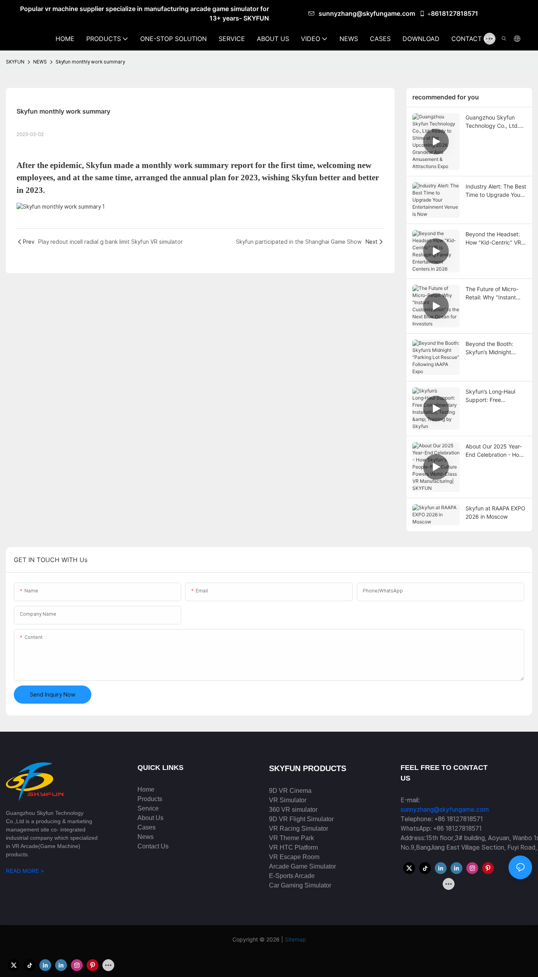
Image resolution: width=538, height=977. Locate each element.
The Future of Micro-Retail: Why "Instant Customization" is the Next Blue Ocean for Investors (493, 293)
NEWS (40, 62)
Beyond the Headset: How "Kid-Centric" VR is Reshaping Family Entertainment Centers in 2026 (494, 239)
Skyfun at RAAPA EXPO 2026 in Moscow (495, 512)
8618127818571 (454, 13)
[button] (492, 38)
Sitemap (295, 939)
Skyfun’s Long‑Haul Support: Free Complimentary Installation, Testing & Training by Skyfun (493, 396)
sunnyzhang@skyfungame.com (368, 13)
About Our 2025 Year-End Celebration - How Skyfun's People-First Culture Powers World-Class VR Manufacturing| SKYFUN (494, 451)
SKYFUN (15, 62)
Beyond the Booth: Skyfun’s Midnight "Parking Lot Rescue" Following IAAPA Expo (493, 348)
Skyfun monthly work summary (90, 62)
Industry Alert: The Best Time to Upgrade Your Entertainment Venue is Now (496, 191)
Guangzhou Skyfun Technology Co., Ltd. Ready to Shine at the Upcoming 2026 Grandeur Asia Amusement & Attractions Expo (493, 122)
